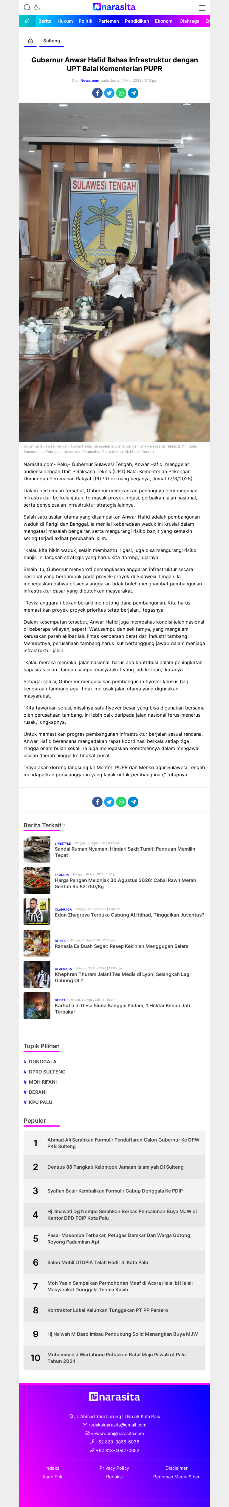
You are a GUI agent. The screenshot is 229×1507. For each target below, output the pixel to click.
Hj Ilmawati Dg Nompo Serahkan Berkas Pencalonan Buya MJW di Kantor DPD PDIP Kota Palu (122, 1214)
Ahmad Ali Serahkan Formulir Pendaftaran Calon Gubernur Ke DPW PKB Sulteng (123, 1143)
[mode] (37, 7)
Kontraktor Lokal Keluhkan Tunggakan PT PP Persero (107, 1310)
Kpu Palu (40, 1102)
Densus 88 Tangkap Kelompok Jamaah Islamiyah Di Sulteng (115, 1167)
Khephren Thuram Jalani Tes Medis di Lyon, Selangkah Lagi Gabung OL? (123, 977)
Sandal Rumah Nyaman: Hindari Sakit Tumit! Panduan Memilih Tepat (125, 852)
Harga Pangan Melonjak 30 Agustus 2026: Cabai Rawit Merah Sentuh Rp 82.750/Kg (125, 883)
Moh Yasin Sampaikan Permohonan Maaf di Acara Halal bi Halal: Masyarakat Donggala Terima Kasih (120, 1286)
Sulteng (51, 41)
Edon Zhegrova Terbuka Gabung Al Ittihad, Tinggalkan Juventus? (130, 915)
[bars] (200, 7)
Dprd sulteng (47, 1072)
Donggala (43, 1062)
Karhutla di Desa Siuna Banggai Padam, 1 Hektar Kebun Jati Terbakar (122, 1008)
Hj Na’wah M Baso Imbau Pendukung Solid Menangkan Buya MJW (122, 1334)
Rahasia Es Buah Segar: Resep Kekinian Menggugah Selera (121, 946)
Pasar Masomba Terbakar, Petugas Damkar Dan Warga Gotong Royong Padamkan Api (118, 1238)
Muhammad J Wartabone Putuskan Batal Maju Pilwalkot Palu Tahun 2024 (116, 1358)
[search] (27, 7)
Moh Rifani (43, 1082)
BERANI (38, 1092)
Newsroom (90, 80)
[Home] (27, 21)
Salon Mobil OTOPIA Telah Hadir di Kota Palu (97, 1262)
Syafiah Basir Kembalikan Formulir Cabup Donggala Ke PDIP (115, 1191)
